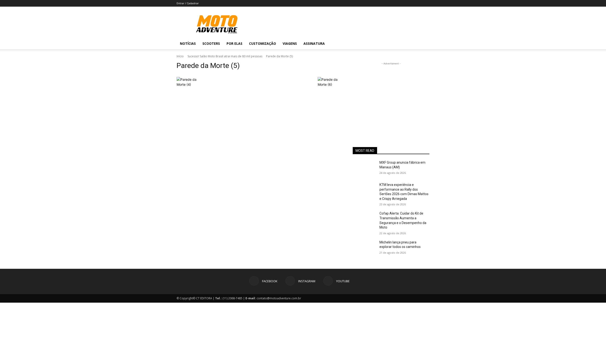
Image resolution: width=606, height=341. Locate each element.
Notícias (188, 43)
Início (180, 56)
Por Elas (234, 43)
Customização (262, 43)
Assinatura (314, 43)
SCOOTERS (211, 43)
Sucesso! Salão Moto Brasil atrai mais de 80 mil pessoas (224, 56)
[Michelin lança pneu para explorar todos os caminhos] (364, 248)
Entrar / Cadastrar (188, 3)
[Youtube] (413, 43)
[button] (423, 44)
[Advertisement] (391, 95)
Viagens (290, 43)
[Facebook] (397, 43)
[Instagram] (405, 43)
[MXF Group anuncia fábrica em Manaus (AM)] (364, 168)
